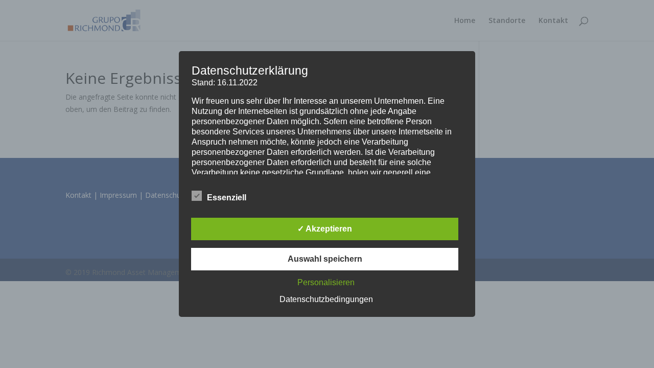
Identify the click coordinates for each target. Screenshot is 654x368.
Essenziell (226, 197)
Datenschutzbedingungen (326, 299)
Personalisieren (326, 282)
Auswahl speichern (325, 259)
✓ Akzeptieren (324, 228)
